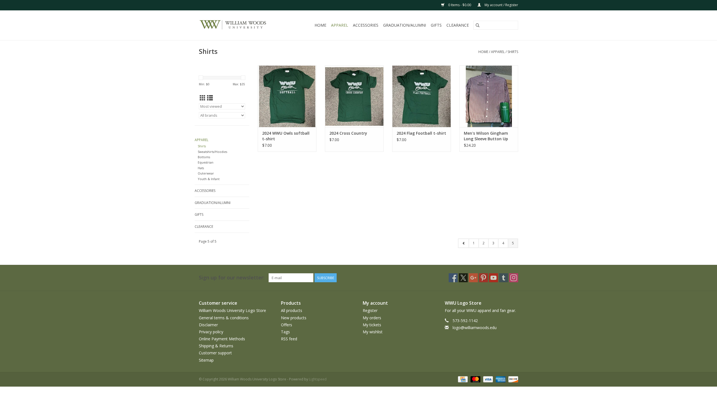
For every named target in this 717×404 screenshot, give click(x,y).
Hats (201, 168)
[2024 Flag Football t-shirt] (421, 96)
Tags (285, 331)
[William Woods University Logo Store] (239, 25)
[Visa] (487, 379)
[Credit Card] (462, 379)
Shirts (513, 51)
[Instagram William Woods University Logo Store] (513, 277)
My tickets (372, 324)
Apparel (339, 25)
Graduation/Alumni (404, 25)
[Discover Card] (512, 379)
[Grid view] (203, 98)
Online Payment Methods (222, 338)
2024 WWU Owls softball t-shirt (285, 135)
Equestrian (205, 162)
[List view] (210, 98)
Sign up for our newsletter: (231, 278)
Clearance (457, 25)
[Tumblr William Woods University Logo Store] (503, 277)
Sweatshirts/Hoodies (212, 152)
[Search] (477, 25)
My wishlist (373, 331)
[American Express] (500, 379)
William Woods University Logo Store (232, 310)
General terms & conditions (224, 317)
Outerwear (206, 173)
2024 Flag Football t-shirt (421, 133)
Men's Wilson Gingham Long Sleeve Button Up (486, 135)
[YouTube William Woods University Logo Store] (493, 277)
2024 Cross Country (348, 133)
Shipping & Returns (216, 345)
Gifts (436, 25)
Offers (286, 324)
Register (370, 310)
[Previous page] (463, 243)
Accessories (365, 25)
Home (320, 25)
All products (291, 310)
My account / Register (501, 5)
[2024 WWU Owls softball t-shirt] (287, 96)
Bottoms (204, 157)
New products (293, 317)
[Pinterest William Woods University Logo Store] (483, 277)
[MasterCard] (475, 379)
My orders (372, 317)
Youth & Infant (209, 179)
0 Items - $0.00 (459, 5)
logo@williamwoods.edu (475, 327)
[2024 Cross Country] (354, 96)
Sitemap (206, 360)
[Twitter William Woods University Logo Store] (463, 277)
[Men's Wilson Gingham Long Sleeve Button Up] (488, 96)
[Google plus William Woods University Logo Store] (473, 277)
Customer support (215, 352)
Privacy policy (211, 331)
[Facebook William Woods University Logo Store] (453, 277)
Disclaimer (208, 324)
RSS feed (289, 338)
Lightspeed (318, 379)
